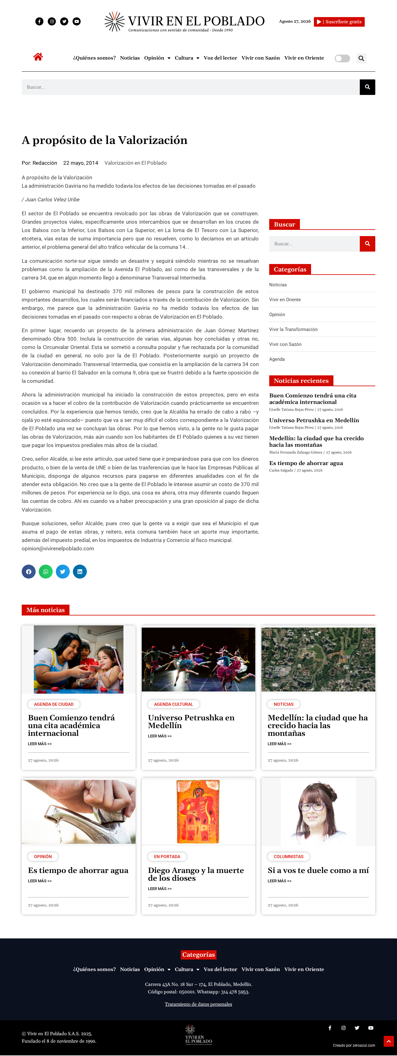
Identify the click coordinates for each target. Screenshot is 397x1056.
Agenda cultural (173, 704)
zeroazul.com (364, 1045)
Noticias (130, 58)
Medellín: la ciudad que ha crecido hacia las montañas (316, 442)
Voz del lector (220, 58)
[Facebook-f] (39, 21)
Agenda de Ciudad (54, 704)
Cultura (184, 58)
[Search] (367, 87)
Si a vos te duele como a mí (318, 871)
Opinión (154, 58)
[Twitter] (64, 21)
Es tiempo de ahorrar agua (306, 463)
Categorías (198, 955)
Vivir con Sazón (261, 58)
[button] (361, 58)
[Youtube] (77, 21)
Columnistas (288, 856)
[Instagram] (52, 21)
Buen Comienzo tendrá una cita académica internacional (312, 399)
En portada (167, 856)
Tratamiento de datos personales (198, 1004)
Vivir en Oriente (304, 58)
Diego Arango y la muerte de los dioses (196, 875)
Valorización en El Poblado (136, 163)
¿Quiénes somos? (94, 58)
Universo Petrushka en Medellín (314, 420)
